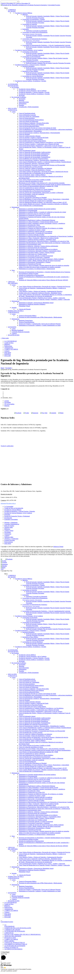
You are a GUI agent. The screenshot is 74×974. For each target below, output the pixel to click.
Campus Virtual (8, 530)
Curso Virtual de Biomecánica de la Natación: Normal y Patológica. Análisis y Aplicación (44, 299)
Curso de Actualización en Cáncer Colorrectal (32, 188)
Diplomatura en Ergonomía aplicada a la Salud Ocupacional (36, 255)
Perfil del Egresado (31, 16)
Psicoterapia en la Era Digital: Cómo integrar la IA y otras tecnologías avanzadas (42, 183)
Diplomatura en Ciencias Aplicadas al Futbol (31, 234)
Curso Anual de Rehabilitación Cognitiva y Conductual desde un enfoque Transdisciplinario (45, 162)
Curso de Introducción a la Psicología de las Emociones (34, 191)
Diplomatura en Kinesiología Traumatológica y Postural (34, 262)
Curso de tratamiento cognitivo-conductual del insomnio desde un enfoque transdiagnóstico (45, 184)
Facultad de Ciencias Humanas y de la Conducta (32, 90)
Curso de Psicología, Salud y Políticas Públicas (32, 175)
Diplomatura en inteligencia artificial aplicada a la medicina (35, 231)
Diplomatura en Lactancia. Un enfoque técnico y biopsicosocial (37, 268)
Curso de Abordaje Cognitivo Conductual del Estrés (33, 137)
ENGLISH (7, 356)
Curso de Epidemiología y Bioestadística (30, 131)
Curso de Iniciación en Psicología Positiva (31, 139)
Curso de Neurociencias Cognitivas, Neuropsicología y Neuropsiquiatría (39, 132)
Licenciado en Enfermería (39, 30)
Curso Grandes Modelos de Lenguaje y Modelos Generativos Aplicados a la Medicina (43, 204)
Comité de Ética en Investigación (13, 508)
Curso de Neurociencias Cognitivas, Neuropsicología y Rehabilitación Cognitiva (42, 160)
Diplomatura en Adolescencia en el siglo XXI (32, 226)
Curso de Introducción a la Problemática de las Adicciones (35, 173)
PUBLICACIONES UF (11, 947)
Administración (8, 347)
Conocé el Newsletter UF (8, 3)
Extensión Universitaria (11, 519)
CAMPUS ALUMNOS (11, 349)
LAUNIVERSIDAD (9, 925)
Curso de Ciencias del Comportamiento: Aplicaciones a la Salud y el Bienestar (41, 192)
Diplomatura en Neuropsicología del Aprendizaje (33, 247)
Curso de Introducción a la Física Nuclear (30, 166)
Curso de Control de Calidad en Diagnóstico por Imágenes (35, 168)
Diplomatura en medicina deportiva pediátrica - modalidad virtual (37, 239)
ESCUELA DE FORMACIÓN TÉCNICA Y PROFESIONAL (22, 934)
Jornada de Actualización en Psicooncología (31, 275)
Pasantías (21, 105)
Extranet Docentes (9, 540)
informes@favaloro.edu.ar (8, 503)
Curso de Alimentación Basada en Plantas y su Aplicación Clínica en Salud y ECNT (43, 202)
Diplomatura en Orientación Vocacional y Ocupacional (34, 215)
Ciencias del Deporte (25, 309)
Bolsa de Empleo (9, 525)
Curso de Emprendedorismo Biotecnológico (31, 120)
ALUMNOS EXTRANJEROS (13, 949)
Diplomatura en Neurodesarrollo (28, 210)
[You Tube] (43, 413)
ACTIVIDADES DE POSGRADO (14, 931)
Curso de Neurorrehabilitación (27, 196)
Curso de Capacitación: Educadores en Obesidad (33, 197)
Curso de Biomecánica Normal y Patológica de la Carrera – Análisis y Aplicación (42, 298)
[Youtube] (4, 562)
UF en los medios (9, 404)
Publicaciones (8, 346)
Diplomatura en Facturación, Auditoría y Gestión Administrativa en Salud (40, 325)
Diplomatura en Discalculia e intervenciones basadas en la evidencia (38, 249)
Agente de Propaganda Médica (27, 315)
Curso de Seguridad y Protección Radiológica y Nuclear (35, 170)
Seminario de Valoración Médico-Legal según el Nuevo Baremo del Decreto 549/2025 (43, 280)
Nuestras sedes (8, 527)
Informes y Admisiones (11, 522)
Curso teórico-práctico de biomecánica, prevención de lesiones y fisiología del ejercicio (43, 171)
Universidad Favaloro (7, 921)
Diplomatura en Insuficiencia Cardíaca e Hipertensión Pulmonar (37, 220)
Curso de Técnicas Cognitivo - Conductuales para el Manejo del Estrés (39, 144)
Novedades (8, 368)
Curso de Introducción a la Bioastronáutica (31, 205)
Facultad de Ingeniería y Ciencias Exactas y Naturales (19, 511)
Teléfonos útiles (8, 537)
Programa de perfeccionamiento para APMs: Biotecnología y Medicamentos (40, 317)
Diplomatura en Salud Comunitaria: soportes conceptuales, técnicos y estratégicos (42, 223)
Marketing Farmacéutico (26, 320)
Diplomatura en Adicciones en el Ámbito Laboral (33, 254)
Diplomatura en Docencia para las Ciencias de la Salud (34, 213)
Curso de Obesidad (24, 134)
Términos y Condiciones (11, 538)
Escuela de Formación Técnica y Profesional (17, 516)
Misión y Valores (55, 16)
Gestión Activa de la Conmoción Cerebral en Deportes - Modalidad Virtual (40, 293)
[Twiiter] (26, 413)
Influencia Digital (58, 546)
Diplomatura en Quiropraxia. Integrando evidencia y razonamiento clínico (40, 251)
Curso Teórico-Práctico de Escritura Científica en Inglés (34, 179)
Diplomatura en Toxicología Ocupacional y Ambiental (34, 257)
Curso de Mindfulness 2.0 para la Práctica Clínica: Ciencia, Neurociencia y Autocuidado (44, 199)
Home (2, 368)
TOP (2, 569)
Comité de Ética (8, 343)
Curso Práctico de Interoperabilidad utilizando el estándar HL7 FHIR (38, 186)
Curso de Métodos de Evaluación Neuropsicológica (33, 158)
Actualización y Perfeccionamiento (29, 107)
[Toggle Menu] (1, 920)
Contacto (6, 351)
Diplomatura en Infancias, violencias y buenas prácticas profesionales (38, 246)
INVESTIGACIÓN (10, 937)
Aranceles (29, 18)
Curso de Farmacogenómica (27, 118)
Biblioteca (7, 344)
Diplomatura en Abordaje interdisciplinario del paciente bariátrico (37, 209)
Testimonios (7, 534)
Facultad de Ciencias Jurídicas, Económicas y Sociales (34, 94)
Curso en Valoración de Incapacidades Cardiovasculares (35, 152)
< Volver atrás (5, 338)
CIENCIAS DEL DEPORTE (12, 936)
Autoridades (46, 16)
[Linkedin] (52, 413)
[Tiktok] (61, 413)
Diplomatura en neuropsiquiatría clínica (30, 244)
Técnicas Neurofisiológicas (26, 322)
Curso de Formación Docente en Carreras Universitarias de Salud (37, 128)
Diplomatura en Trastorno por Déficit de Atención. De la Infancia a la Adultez (41, 228)
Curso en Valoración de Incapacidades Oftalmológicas (34, 154)
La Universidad (8, 506)
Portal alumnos (8, 542)
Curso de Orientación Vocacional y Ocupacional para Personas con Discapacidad (42, 165)
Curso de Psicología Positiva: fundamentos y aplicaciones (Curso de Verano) (40, 145)
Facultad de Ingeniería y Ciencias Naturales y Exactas (34, 92)
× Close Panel (5, 952)
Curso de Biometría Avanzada (27, 115)
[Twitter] (3, 561)
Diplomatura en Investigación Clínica (29, 225)
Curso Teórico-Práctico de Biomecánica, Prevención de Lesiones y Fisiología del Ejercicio (44, 286)
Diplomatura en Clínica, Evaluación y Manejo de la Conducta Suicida (38, 238)
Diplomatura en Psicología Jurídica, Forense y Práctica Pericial (36, 252)
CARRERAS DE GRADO (12, 929)
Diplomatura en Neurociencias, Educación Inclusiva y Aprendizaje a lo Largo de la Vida (44, 241)
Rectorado (22, 95)
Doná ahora (7, 352)
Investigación (8, 518)
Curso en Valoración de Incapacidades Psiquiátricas (33, 155)
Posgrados (7, 514)
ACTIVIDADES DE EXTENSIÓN (14, 946)
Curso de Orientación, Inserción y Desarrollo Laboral (34, 163)
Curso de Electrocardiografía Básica (29, 126)
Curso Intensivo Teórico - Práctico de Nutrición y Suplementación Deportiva (40, 291)
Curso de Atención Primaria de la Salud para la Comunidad (35, 200)
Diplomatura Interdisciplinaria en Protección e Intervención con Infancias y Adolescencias (44, 243)
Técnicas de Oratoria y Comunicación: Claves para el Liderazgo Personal (39, 323)
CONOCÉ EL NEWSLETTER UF (14, 942)
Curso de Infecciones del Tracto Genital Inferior (32, 141)
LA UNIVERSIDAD (10, 341)
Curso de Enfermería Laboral (27, 150)
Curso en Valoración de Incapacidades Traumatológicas (34, 157)
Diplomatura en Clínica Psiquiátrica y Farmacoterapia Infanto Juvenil (38, 222)
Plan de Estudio (64, 16)
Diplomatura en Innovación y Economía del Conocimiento (35, 233)
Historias (6, 405)
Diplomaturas (22, 103)
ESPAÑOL (7, 354)
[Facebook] (17, 413)
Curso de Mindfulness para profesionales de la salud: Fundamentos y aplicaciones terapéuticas (45, 129)
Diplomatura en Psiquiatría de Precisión (30, 264)
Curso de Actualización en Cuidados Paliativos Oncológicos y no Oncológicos (41, 142)
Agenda (6, 401)
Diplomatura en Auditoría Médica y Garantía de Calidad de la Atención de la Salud (42, 212)
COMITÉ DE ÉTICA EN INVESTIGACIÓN (17, 928)
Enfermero (29, 30)
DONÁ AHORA (9, 941)
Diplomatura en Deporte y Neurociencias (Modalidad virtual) (36, 302)
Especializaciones (24, 102)
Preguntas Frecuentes (38, 18)
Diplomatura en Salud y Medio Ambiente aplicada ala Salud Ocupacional (39, 260)
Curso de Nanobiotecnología (27, 113)
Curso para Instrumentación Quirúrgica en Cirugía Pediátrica (36, 189)
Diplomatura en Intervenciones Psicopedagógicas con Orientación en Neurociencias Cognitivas (46, 236)
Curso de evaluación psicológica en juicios (31, 181)
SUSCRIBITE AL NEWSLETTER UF (15, 944)
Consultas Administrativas (11, 524)
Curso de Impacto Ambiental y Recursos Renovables (34, 123)
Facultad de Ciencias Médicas (27, 89)
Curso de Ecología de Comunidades (29, 116)
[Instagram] (34, 413)
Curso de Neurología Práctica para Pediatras (31, 124)
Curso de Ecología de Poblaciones (28, 121)
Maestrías (21, 100)
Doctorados (22, 98)
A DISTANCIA (9, 933)
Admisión (40, 16)
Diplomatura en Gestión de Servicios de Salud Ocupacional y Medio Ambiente (41, 259)
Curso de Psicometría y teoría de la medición (31, 194)
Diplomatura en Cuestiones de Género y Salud (32, 230)
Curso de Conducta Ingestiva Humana (30, 136)
